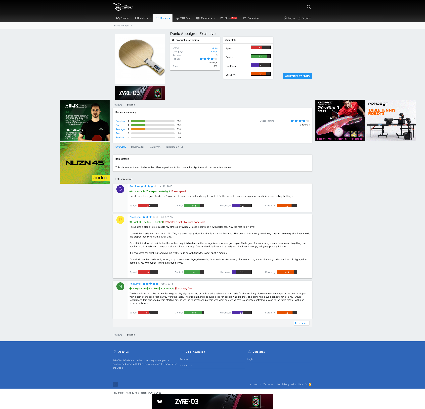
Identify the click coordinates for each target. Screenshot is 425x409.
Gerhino (134, 186)
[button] (150, 18)
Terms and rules (271, 384)
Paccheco (135, 217)
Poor (118, 133)
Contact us (186, 365)
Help (300, 384)
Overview (120, 146)
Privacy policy (289, 384)
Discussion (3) (174, 146)
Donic (214, 48)
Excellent (121, 121)
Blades (214, 51)
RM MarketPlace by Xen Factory (137, 392)
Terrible (120, 137)
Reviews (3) (138, 146)
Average (120, 129)
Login (250, 359)
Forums (184, 359)
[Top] (306, 384)
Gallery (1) (155, 146)
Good (119, 125)
